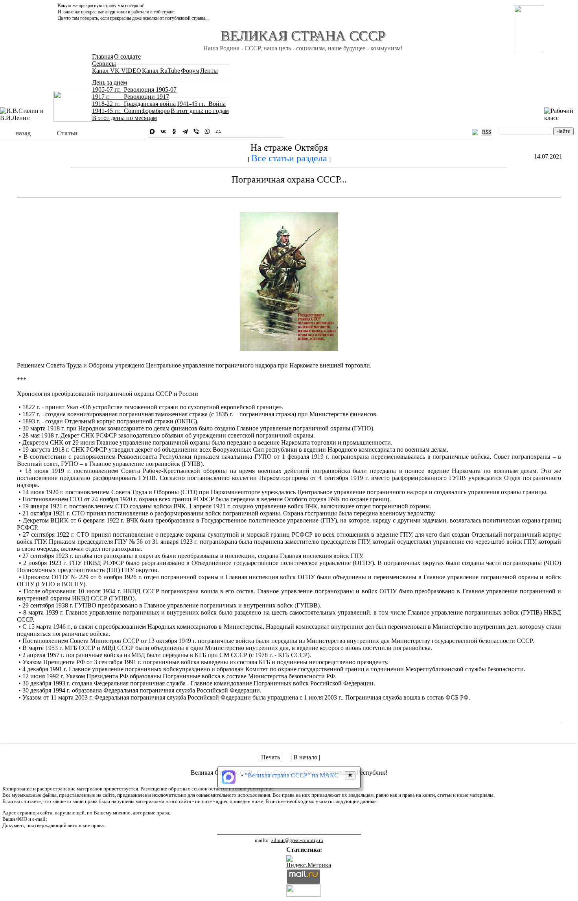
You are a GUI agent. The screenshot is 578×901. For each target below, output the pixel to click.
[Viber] (196, 131)
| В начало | (305, 757)
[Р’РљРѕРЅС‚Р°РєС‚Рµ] (163, 131)
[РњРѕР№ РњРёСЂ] (218, 131)
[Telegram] (185, 131)
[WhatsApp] (207, 131)
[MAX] (152, 131)
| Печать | (270, 757)
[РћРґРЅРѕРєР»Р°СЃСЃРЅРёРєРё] (174, 131)
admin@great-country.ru (297, 840)
